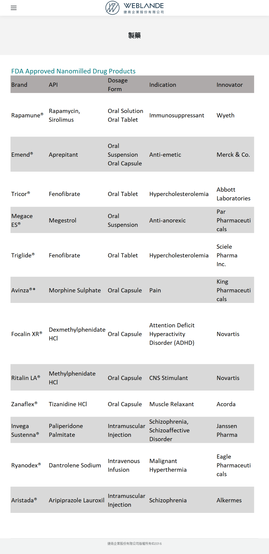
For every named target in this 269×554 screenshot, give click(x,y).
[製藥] (134, 295)
